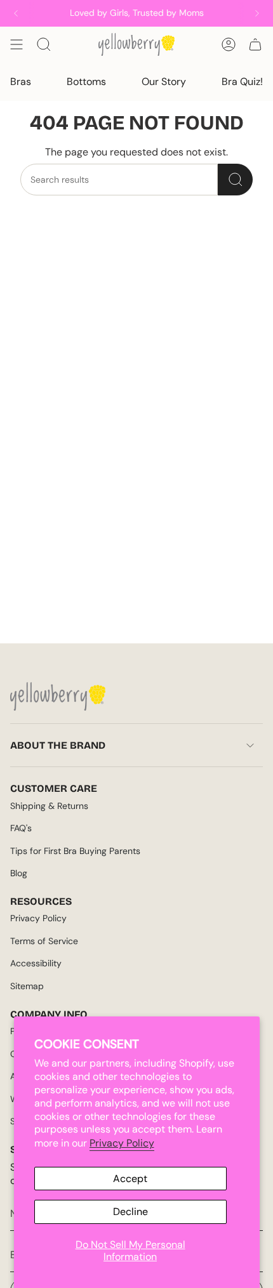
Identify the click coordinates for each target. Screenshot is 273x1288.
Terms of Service (44, 941)
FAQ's (21, 828)
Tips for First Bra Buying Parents (75, 851)
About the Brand (57, 745)
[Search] (235, 179)
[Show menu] (16, 44)
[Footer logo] (57, 696)
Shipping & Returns (49, 806)
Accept (130, 1178)
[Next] (257, 13)
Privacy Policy (122, 1143)
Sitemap (27, 986)
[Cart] (255, 44)
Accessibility (36, 963)
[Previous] (16, 13)
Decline (130, 1211)
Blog (18, 873)
